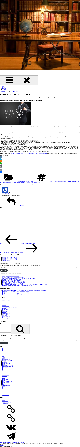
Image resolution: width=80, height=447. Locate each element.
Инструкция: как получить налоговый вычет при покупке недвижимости (17, 285)
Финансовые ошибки (6, 390)
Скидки (14, 182)
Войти (3, 400)
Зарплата (4, 361)
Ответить (22, 205)
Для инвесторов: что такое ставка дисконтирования (12, 279)
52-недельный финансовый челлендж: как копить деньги (13, 277)
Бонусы (3, 352)
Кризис (3, 371)
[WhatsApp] (40, 163)
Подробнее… (2, 445)
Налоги (3, 378)
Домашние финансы (58, 181)
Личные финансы (21, 181)
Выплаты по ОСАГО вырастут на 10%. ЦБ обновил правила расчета (16, 291)
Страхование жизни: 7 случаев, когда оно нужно (12, 280)
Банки (3, 349)
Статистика (4, 387)
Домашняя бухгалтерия (67, 181)
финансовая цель (5, 395)
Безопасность (5, 350)
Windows (4, 301)
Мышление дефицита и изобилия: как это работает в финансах (15, 283)
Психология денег (6, 382)
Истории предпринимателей (8, 365)
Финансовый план (6, 392)
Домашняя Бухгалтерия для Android (9, 258)
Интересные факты (6, 363)
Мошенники (4, 376)
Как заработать (5, 367)
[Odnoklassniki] (40, 161)
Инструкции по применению (8, 302)
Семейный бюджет (29, 181)
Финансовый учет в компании (8, 318)
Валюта (3, 355)
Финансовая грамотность (22, 182)
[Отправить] (40, 172)
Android (3, 299)
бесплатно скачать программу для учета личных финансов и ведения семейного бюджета (29, 153)
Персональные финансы (7, 381)
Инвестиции (4, 362)
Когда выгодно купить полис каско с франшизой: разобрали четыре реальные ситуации (19, 294)
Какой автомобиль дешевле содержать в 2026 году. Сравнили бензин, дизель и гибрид (19, 292)
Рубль (3, 384)
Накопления (2, 182)
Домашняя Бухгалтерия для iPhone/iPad (10, 259)
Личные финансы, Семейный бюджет (9, 307)
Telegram (4, 89)
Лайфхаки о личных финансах (8, 260)
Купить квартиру (5, 372)
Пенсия (3, 380)
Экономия (38, 182)
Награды (4, 308)
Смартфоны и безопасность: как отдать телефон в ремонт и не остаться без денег (18, 278)
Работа (3, 383)
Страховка (4, 388)
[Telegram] (40, 159)
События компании (6, 316)
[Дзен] (11, 413)
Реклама (4, 312)
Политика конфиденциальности (6, 442)
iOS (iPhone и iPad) (6, 300)
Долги (3, 358)
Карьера (4, 368)
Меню (37, 84)
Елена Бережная (15, 91)
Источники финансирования (8, 366)
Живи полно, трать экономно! (6, 71)
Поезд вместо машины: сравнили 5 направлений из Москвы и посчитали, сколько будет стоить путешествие (24, 290)
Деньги (51, 181)
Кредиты (4, 370)
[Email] (40, 168)
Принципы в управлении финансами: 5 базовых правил (13, 282)
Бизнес (3, 351)
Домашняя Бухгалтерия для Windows (9, 257)
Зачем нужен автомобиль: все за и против (10, 276)
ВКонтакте (4, 88)
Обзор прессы (5, 311)
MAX (3, 87)
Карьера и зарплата (6, 369)
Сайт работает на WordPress (18, 442)
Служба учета (5, 314)
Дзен (3, 86)
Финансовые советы (31, 182)
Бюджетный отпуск (6, 353)
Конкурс (4, 305)
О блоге (4, 310)
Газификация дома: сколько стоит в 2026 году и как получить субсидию (16, 293)
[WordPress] (40, 166)
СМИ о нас (4, 315)
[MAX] (11, 422)
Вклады (3, 356)
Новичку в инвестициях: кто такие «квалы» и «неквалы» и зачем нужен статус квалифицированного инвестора (24, 284)
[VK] (40, 157)
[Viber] (40, 164)
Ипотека (4, 304)
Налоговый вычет (6, 379)
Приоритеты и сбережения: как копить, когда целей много (14, 281)
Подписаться (4, 270)
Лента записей (5, 401)
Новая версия (5, 309)
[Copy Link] (40, 170)
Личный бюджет (5, 375)
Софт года (4, 317)
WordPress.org (5, 403)
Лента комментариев (6, 402)
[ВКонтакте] (11, 431)
